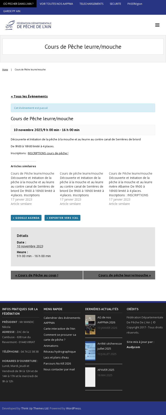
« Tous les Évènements (29, 96)
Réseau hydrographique (60, 351)
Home (5, 69)
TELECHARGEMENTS (91, 4)
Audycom (133, 347)
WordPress (73, 408)
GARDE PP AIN (11, 11)
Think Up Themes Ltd (34, 408)
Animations (51, 346)
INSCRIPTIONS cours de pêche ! (48, 153)
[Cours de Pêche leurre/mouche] (35, 188)
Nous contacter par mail (59, 369)
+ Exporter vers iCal (62, 217)
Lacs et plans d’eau (56, 357)
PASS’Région (135, 4)
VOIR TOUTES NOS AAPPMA (56, 4)
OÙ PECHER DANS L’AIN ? (18, 4)
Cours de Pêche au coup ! (36, 275)
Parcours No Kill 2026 (57, 363)
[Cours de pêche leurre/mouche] (84, 188)
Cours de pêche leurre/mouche (124, 275)
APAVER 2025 (105, 370)
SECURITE (115, 4)
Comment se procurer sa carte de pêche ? (60, 337)
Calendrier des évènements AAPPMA (62, 320)
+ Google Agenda (26, 217)
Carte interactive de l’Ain (59, 329)
